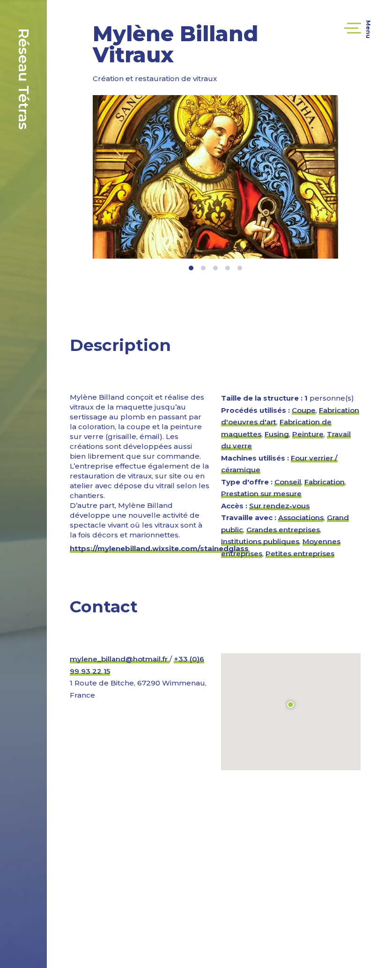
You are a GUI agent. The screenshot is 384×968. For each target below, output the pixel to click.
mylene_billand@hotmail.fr (120, 659)
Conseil (287, 481)
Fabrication (324, 481)
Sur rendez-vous (279, 505)
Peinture (308, 434)
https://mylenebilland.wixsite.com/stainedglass (159, 548)
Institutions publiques (260, 541)
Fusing (277, 434)
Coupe (304, 410)
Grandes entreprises (283, 529)
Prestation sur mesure (261, 493)
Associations (301, 517)
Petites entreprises (300, 553)
